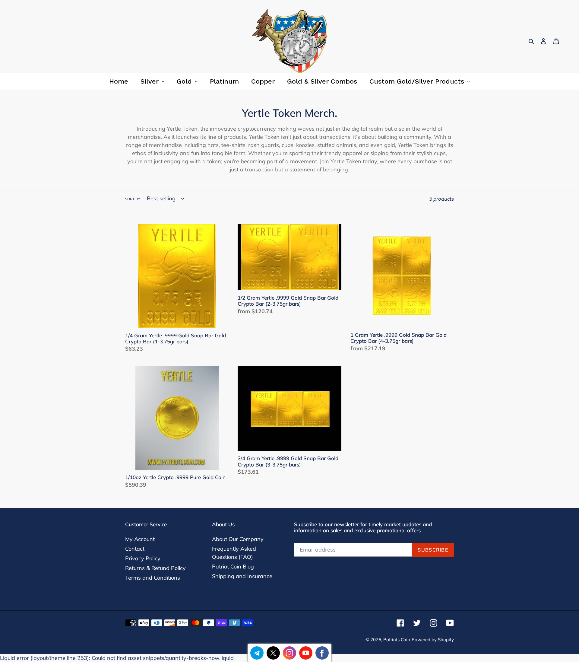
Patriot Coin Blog (233, 566)
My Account (140, 539)
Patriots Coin (396, 639)
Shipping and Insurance (242, 576)
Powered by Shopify (433, 639)
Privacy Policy (142, 558)
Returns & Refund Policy (155, 568)
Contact (134, 548)
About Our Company (238, 539)
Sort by (132, 199)
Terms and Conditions (152, 577)
